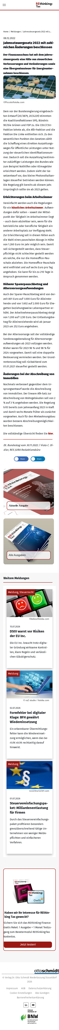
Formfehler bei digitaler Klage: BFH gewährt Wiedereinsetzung (29, 715)
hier (50, 433)
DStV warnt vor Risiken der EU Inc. (29, 628)
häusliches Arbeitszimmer (27, 207)
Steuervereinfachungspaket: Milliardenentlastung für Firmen (29, 807)
